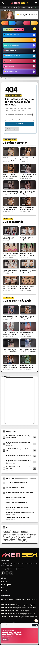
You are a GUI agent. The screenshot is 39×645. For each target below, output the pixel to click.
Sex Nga (28, 537)
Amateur (16, 534)
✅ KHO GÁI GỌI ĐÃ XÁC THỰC (11, 45)
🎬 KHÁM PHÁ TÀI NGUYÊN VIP (11, 61)
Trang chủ (6, 7)
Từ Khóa (31, 7)
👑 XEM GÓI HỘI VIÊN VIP (10, 40)
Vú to (24, 540)
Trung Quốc (24, 534)
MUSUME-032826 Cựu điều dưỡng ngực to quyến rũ (18, 613)
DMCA (3, 588)
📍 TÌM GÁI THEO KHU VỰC (10, 50)
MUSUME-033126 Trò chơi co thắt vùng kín (15, 610)
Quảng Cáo (4, 582)
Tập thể (14, 537)
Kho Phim (23, 7)
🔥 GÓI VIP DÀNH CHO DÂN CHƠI (12, 55)
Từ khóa (21, 568)
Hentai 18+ (7, 534)
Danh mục (13, 568)
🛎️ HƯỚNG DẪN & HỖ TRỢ (10, 71)
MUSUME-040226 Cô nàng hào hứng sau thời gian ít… (18, 605)
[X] (7, 573)
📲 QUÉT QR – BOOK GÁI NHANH (11, 34)
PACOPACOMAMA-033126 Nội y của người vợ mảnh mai (19, 616)
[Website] (11, 573)
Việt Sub (15, 531)
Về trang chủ (13, 129)
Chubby (6, 540)
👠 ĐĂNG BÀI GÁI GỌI (9, 66)
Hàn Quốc (12, 540)
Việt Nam (7, 537)
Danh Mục (15, 7)
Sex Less (21, 537)
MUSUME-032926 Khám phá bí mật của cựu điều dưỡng (19, 608)
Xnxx (19, 540)
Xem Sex (5, 560)
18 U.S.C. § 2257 (6, 585)
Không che (24, 531)
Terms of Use (5, 591)
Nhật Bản (7, 531)
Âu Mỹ (32, 534)
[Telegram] (3, 573)
